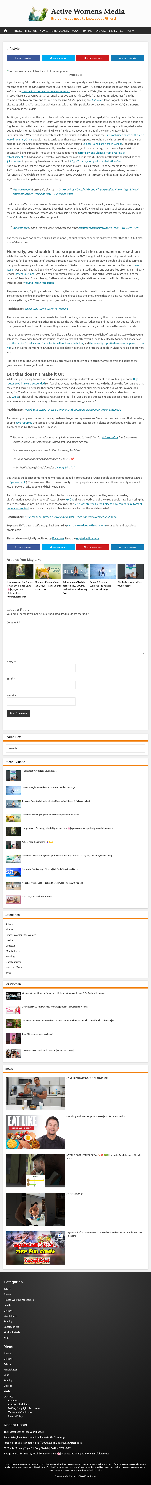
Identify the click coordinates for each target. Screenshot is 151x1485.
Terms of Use (81, 1470)
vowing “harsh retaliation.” (39, 282)
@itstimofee (14, 161)
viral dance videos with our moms (86, 525)
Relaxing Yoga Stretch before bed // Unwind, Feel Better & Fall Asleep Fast (43, 1442)
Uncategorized (14, 962)
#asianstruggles (22, 193)
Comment (13, 622)
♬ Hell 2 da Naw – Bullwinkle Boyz (52, 193)
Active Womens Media (88, 11)
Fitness (17, 30)
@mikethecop (21, 227)
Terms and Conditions (20, 1412)
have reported (23, 422)
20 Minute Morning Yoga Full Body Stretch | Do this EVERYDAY (48, 586)
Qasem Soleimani (25, 273)
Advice (44, 30)
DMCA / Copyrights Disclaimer (24, 1408)
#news (119, 189)
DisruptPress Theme (87, 1476)
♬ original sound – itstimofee (103, 161)
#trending (108, 189)
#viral (134, 189)
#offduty (105, 227)
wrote (15, 396)
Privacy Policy (15, 1416)
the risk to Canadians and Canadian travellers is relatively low (47, 343)
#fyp (73, 161)
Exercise (101, 30)
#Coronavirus (110, 437)
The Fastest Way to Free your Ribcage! (24, 1432)
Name (11, 661)
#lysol (127, 189)
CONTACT (125, 30)
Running (87, 30)
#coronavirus (66, 189)
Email (11, 678)
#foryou (81, 161)
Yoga (75, 30)
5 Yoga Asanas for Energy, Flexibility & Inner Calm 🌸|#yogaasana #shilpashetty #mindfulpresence (20, 589)
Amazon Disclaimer (18, 1404)
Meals (113, 30)
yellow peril (18, 482)
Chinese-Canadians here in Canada (102, 143)
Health (9, 940)
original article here (87, 538)
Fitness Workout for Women (21, 935)
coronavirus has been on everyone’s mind (46, 91)
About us (13, 1400)
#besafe (80, 189)
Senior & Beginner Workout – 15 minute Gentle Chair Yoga (100, 586)
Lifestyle (31, 30)
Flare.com (58, 538)
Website (11, 695)
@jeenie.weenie (22, 189)
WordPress (69, 1476)
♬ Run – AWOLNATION (124, 227)
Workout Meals (14, 967)
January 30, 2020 (65, 467)
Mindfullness (60, 30)
